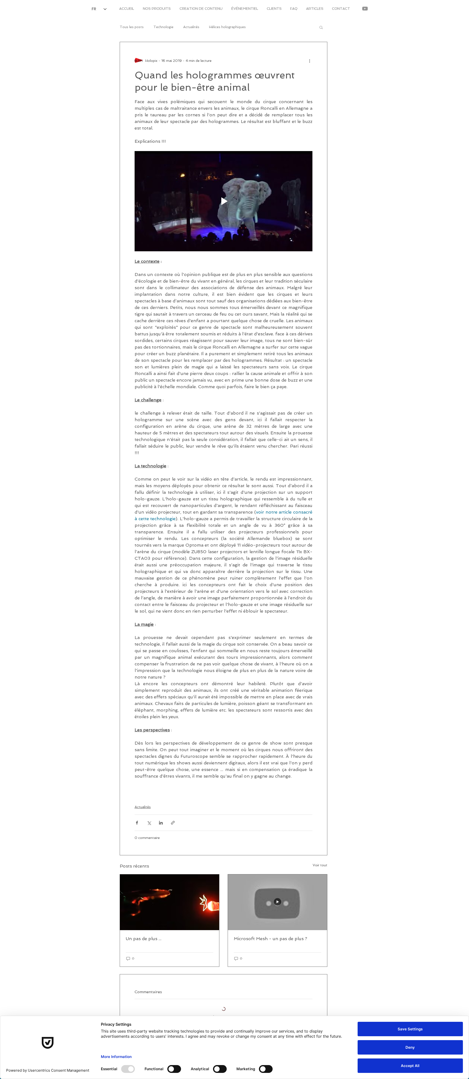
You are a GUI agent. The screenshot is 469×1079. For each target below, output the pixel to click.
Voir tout (320, 865)
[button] (321, 27)
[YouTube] (365, 8)
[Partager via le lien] (173, 822)
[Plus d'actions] (309, 61)
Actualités (191, 27)
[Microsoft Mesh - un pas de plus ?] (277, 902)
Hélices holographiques (227, 27)
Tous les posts (132, 27)
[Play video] (223, 201)
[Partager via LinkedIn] (161, 822)
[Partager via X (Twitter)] (149, 822)
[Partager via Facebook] (137, 822)
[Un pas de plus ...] (169, 902)
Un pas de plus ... (143, 938)
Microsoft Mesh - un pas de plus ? (270, 938)
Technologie (163, 27)
